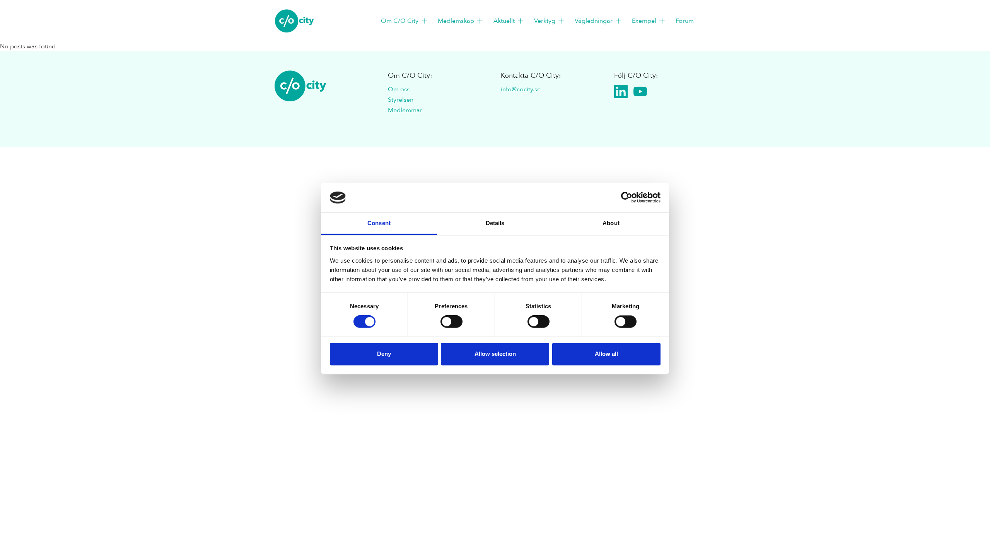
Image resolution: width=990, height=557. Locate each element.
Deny (384, 353)
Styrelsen (400, 100)
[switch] (451, 322)
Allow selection (495, 353)
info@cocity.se (521, 89)
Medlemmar (405, 110)
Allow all (606, 353)
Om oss (399, 89)
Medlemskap (456, 21)
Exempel (644, 21)
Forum (685, 21)
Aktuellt (504, 21)
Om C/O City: (410, 75)
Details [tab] (495, 223)
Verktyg (544, 21)
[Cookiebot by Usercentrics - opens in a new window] (627, 197)
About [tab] (611, 223)
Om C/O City (399, 21)
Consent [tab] (379, 223)
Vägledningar (594, 21)
